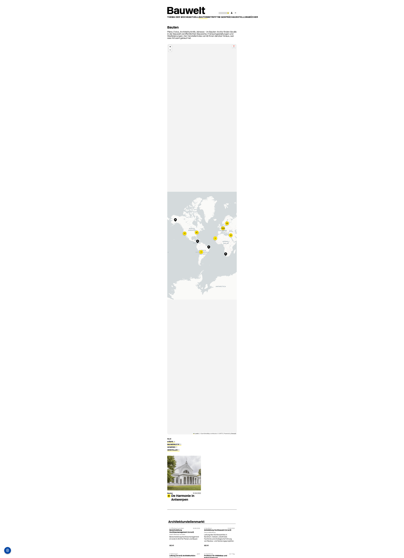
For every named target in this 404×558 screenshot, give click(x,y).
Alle (169, 439)
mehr (171, 546)
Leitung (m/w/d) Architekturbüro (182, 556)
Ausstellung (241, 17)
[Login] (231, 13)
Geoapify (233, 433)
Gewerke (171, 447)
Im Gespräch (225, 17)
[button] (198, 241)
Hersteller (172, 450)
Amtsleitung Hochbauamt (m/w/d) (217, 530)
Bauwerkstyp (173, 444)
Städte (170, 442)
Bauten (203, 17)
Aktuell (194, 17)
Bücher (253, 17)
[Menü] (235, 13)
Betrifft (212, 17)
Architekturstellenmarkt (186, 522)
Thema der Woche (178, 17)
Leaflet (196, 433)
